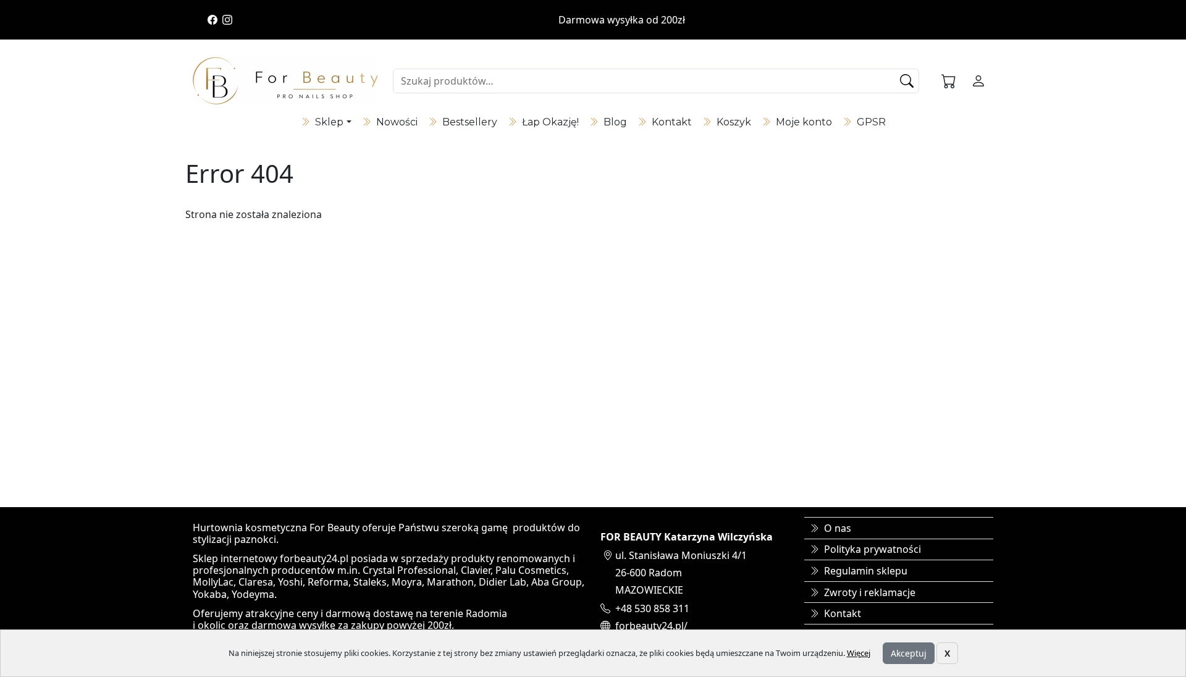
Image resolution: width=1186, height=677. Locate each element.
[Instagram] (227, 20)
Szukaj (908, 81)
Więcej (858, 652)
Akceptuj (909, 653)
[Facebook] (212, 20)
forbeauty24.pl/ (651, 626)
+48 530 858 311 (652, 608)
